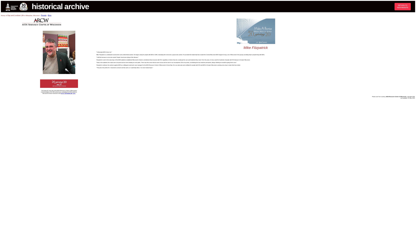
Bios (49, 15)
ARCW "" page (68, 93)
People (43, 15)
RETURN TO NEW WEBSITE (402, 6)
